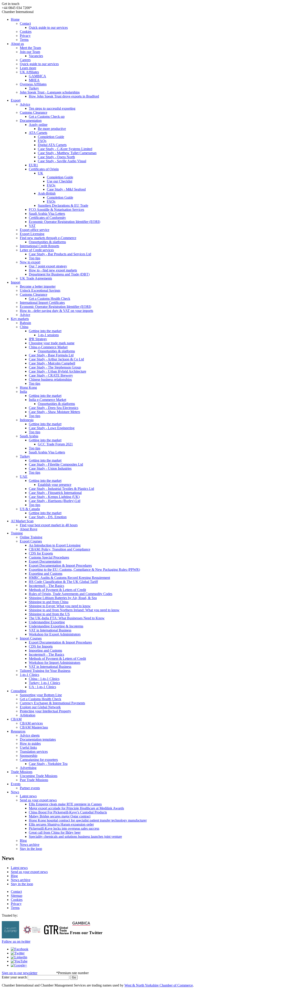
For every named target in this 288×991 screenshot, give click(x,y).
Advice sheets (30, 735)
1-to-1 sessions (48, 335)
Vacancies (36, 56)
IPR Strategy (38, 339)
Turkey (34, 88)
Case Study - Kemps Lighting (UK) (54, 497)
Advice (25, 104)
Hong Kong (28, 387)
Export (15, 100)
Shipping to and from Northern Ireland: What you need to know (74, 610)
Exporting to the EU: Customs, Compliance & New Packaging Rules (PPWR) (84, 569)
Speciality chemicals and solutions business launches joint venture (75, 836)
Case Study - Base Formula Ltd (51, 355)
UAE (23, 476)
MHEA (34, 80)
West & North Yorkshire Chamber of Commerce (158, 985)
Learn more (28, 68)
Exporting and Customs (45, 573)
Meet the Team (30, 48)
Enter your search (14, 977)
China (24, 327)
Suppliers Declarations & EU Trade (63, 205)
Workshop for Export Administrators (55, 634)
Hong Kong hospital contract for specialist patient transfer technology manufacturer (88, 820)
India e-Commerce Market (47, 400)
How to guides (30, 743)
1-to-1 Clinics (29, 675)
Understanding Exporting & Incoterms (56, 626)
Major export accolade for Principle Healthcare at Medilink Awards (76, 808)
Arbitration (27, 715)
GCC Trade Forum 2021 (55, 444)
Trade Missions (21, 772)
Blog (23, 840)
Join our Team (30, 52)
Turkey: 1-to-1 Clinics (44, 683)
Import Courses (31, 638)
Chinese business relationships (50, 379)
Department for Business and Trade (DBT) (59, 274)
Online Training (31, 537)
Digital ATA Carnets (52, 145)
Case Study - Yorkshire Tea (48, 764)
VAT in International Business (50, 630)
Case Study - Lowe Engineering (51, 428)
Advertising (28, 768)
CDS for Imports (41, 646)
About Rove (28, 529)
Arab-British (47, 193)
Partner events (30, 788)
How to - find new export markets (53, 270)
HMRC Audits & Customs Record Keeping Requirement (69, 578)
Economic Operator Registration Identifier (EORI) (64, 222)
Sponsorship (28, 756)
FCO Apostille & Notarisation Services (56, 209)
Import (15, 282)
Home (15, 19)
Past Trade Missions (34, 780)
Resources (18, 731)
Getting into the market (45, 331)
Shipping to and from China (48, 602)
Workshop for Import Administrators (54, 662)
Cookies (26, 31)
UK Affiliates (29, 72)
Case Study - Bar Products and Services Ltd (60, 254)
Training (17, 533)
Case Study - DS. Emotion (48, 517)
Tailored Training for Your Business (45, 671)
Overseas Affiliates (33, 84)
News (15, 792)
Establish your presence (54, 485)
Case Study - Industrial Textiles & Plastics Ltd (61, 489)
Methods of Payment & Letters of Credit (57, 590)
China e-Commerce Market (48, 347)
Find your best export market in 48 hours (49, 525)
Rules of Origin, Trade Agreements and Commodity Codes (70, 594)
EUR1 (33, 165)
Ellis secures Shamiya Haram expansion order (61, 824)
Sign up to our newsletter (19, 973)
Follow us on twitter (16, 941)
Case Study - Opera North (56, 157)
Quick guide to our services (48, 27)
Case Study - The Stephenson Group (55, 367)
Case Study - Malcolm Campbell (52, 363)
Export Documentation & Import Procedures (60, 565)
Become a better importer (38, 286)
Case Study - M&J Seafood (66, 189)
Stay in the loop (31, 849)
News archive (29, 845)
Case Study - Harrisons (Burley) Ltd (54, 501)
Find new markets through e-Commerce (48, 238)
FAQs (42, 141)
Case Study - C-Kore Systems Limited (65, 149)
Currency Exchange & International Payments (52, 703)
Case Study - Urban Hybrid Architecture (57, 371)
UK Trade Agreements (36, 278)
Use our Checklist (59, 181)
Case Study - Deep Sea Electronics (53, 408)
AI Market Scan (22, 521)
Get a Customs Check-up (47, 116)
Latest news (28, 796)
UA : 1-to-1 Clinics (42, 687)
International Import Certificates (42, 302)
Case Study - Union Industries (50, 468)
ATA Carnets (38, 133)
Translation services (34, 751)
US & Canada (30, 509)
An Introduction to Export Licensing (55, 545)
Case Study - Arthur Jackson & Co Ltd (56, 359)
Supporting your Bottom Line (41, 695)
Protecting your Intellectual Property (45, 711)
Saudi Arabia (29, 436)
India (23, 391)
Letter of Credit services (37, 250)
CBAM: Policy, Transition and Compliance (59, 549)
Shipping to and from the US (49, 614)
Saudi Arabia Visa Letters (47, 214)
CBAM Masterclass (34, 727)
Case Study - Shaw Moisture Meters (54, 412)
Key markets (20, 319)
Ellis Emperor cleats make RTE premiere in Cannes (65, 804)
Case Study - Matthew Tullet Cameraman (67, 153)
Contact (25, 23)
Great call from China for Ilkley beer (55, 832)
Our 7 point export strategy (48, 266)
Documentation (31, 120)
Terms (24, 40)
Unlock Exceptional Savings (40, 290)
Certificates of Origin (44, 169)
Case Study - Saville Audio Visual (62, 161)
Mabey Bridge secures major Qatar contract (59, 816)
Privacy (25, 36)
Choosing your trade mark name (51, 343)
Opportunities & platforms (47, 242)
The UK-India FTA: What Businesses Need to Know (67, 618)
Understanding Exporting (47, 622)
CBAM (16, 719)
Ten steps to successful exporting (52, 108)
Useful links (28, 747)
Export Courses (31, 541)
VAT (32, 226)
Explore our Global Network (40, 707)
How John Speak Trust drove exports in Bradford (64, 96)
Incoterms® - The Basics (46, 586)
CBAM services (31, 723)
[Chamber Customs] (10, 937)
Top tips (34, 258)
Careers (25, 60)
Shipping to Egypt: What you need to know (60, 606)
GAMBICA (37, 76)
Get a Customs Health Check (49, 298)
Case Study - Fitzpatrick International (55, 493)
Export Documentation (45, 561)
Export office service (34, 230)
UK (40, 173)
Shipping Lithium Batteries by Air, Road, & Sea (63, 598)
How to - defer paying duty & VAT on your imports (56, 311)
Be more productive (52, 129)
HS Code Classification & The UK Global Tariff (63, 582)
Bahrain (25, 323)
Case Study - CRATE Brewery (51, 375)
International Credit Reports (39, 246)
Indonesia (27, 420)
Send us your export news (38, 800)
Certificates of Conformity (47, 218)
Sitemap (16, 896)
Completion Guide (51, 137)
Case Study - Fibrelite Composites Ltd (56, 464)
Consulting (18, 691)
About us (17, 44)
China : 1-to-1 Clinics (44, 679)
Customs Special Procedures (49, 557)
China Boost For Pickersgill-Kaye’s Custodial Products (68, 812)
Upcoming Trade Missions (38, 776)
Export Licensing (32, 234)
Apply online (38, 125)
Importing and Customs (45, 650)
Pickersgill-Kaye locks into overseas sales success (64, 828)
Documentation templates (38, 739)
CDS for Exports (41, 553)
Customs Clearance (33, 112)
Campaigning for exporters (39, 760)
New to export (30, 262)
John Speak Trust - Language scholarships (50, 92)
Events (15, 784)
